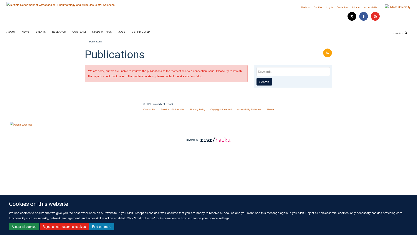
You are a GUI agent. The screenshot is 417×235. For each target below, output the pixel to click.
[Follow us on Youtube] (375, 16)
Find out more (101, 226)
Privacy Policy (197, 109)
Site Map (305, 7)
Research (59, 32)
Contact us (342, 7)
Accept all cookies (24, 226)
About (11, 32)
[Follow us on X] (352, 16)
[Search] (406, 32)
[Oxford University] (394, 7)
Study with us (102, 32)
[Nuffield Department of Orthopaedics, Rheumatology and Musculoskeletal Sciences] (61, 3)
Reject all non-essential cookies (64, 226)
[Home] (85, 41)
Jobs (121, 32)
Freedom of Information (173, 109)
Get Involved (141, 32)
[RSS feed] (327, 53)
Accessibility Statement (249, 109)
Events (41, 32)
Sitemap (271, 109)
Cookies (318, 7)
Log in (329, 7)
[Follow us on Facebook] (364, 16)
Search (264, 82)
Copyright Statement (221, 109)
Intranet (356, 7)
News (26, 32)
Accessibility (370, 7)
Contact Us (149, 109)
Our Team (79, 32)
